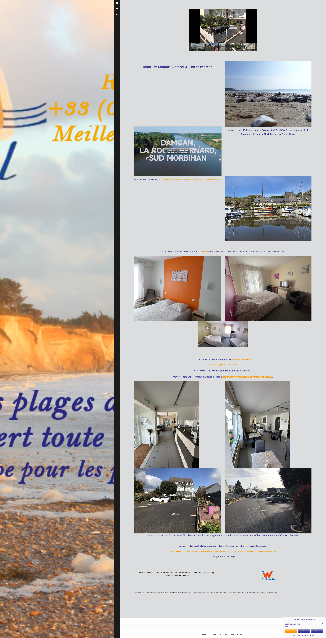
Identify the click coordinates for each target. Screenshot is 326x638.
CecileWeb (201, 572)
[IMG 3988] (207, 47)
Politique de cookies (296, 635)
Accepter (291, 631)
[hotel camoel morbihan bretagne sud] (234, 47)
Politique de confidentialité (308, 635)
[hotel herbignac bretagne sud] (248, 47)
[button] (322, 619)
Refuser (304, 631)
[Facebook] (117, 14)
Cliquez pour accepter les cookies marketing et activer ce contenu (178, 151)
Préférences (317, 631)
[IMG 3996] (221, 47)
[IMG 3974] (193, 47)
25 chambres (203, 251)
